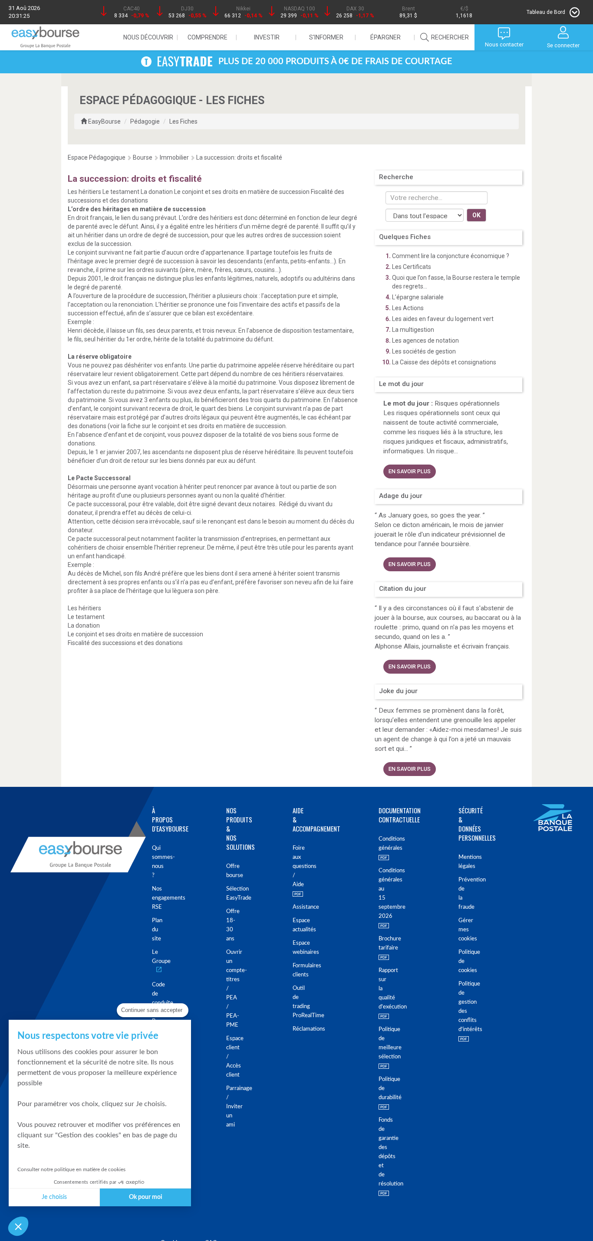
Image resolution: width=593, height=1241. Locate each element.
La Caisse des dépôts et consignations (444, 362)
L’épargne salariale (418, 297)
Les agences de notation (425, 340)
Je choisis (54, 1197)
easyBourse (104, 121)
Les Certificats (411, 266)
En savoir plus (410, 471)
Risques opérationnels (467, 403)
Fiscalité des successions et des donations (125, 642)
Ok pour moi (145, 1197)
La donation (157, 191)
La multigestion (413, 329)
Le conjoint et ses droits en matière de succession (242, 191)
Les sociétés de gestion (424, 351)
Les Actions (408, 308)
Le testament (121, 191)
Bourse (142, 157)
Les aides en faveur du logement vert (443, 318)
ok (476, 215)
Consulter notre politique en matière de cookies (71, 1169)
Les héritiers (85, 191)
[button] (18, 1226)
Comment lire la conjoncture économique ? (450, 255)
